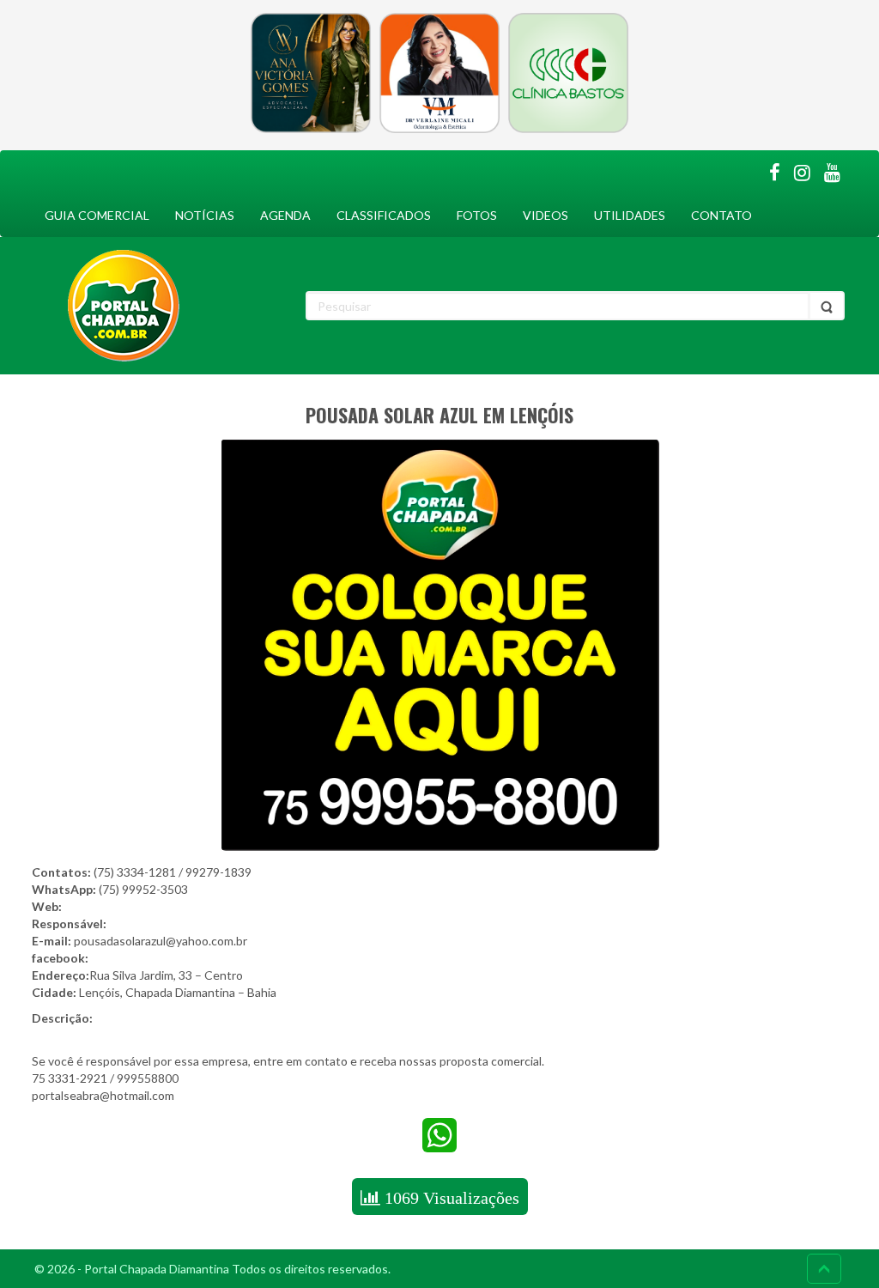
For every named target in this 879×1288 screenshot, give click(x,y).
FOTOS (477, 215)
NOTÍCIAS (204, 215)
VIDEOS (545, 215)
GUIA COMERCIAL (97, 215)
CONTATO (721, 215)
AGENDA (285, 215)
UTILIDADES (629, 215)
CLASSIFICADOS (383, 215)
